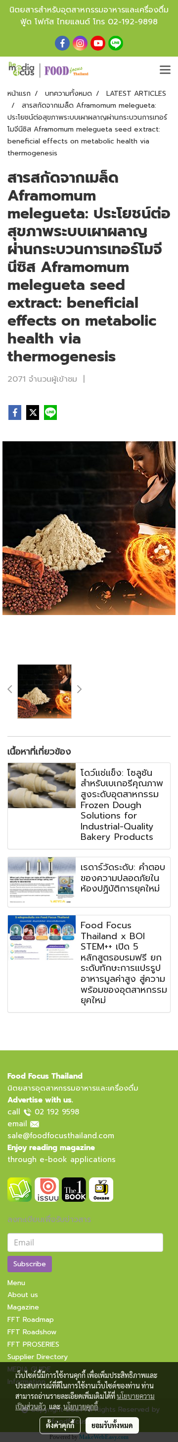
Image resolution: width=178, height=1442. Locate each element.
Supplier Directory (37, 1357)
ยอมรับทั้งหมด (112, 1425)
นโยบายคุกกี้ (80, 1406)
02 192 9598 (57, 1111)
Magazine (23, 1307)
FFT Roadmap (30, 1319)
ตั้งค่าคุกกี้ (60, 1425)
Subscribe (29, 1264)
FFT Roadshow (31, 1332)
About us (22, 1295)
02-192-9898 (133, 22)
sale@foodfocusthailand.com (60, 1135)
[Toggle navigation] (165, 70)
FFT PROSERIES (33, 1344)
